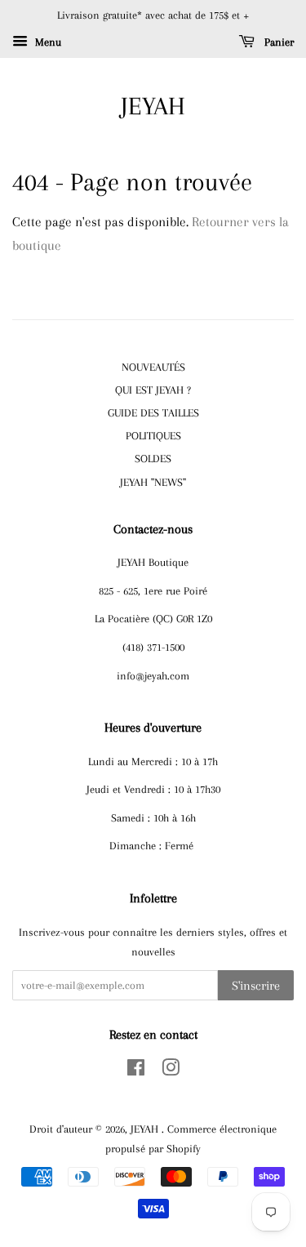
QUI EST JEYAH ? (153, 389)
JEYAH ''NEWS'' (153, 481)
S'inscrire (256, 985)
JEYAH (153, 105)
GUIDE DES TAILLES (153, 412)
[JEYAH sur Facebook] (135, 1070)
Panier (277, 42)
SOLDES (153, 458)
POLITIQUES (153, 435)
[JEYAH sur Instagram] (171, 1070)
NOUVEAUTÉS (153, 366)
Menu (46, 42)
